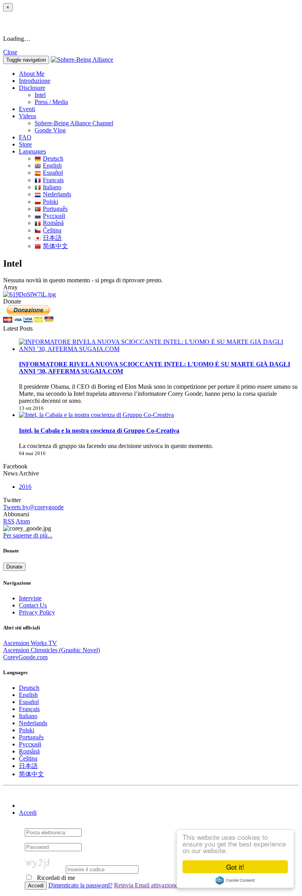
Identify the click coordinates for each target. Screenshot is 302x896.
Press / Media (51, 102)
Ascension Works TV (30, 643)
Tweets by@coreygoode (33, 507)
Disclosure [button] (32, 87)
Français (53, 180)
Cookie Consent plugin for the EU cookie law (235, 880)
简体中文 (55, 246)
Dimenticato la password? (80, 885)
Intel (40, 94)
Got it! (235, 867)
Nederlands (57, 194)
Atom (23, 521)
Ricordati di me (55, 877)
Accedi (28, 812)
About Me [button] (31, 73)
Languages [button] (32, 151)
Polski (50, 201)
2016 (25, 486)
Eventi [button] (27, 109)
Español (53, 172)
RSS (9, 521)
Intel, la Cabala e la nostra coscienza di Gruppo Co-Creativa (99, 430)
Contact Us (33, 605)
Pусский (54, 215)
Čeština (52, 230)
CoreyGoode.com (25, 657)
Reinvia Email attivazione (146, 885)
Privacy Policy (37, 612)
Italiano (52, 187)
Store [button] (25, 144)
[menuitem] (167, 95)
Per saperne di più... (27, 535)
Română (53, 222)
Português (55, 208)
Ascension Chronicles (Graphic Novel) (51, 650)
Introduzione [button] (34, 80)
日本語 (52, 237)
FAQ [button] (25, 137)
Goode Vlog (50, 130)
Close (10, 52)
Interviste (30, 598)
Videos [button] (27, 116)
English (52, 165)
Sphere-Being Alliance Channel (74, 123)
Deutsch (53, 158)
